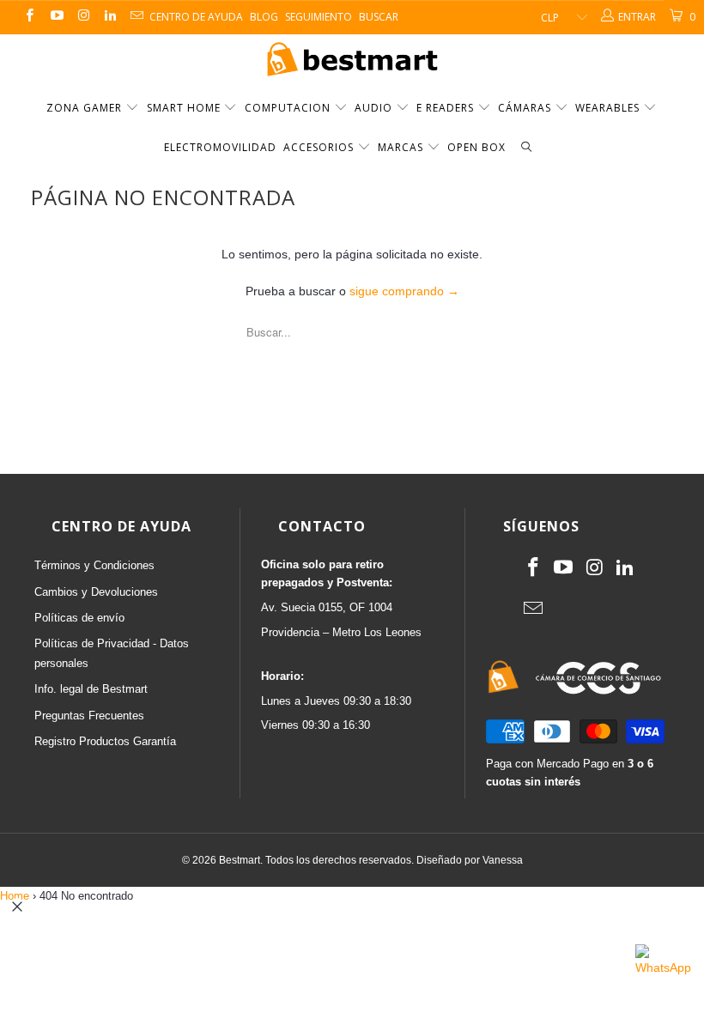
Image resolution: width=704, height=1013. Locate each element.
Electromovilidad (220, 147)
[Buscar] (526, 148)
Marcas (400, 147)
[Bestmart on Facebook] (28, 17)
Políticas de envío (79, 617)
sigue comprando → (404, 291)
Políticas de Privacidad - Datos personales (111, 653)
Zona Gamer (85, 107)
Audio (375, 107)
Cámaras (526, 107)
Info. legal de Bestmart (91, 688)
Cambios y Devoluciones (96, 591)
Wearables (609, 107)
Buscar (378, 16)
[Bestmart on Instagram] (83, 17)
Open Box (476, 147)
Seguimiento (318, 16)
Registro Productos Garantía (105, 741)
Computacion (289, 107)
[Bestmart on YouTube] (55, 17)
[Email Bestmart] (136, 17)
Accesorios (320, 147)
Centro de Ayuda (196, 16)
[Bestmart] (352, 60)
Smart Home (185, 107)
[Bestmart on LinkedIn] (109, 17)
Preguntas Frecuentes (89, 715)
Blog (264, 16)
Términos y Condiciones (94, 565)
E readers (446, 107)
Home (14, 895)
